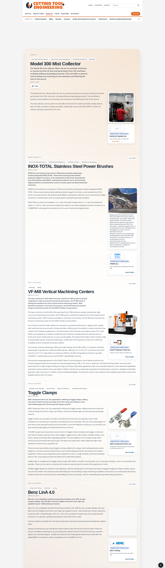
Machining (58, 19)
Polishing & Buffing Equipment (57, 162)
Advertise (98, 5)
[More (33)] (139, 19)
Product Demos (103, 19)
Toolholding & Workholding (79, 388)
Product (33, 54)
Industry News (38, 13)
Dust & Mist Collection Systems (39, 59)
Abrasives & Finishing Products (37, 162)
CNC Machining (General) (80, 59)
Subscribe (136, 13)
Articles (28, 13)
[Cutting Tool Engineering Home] (45, 5)
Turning (55, 488)
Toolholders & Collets (73, 162)
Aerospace (67, 19)
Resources (75, 13)
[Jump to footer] (160, 565)
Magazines (65, 13)
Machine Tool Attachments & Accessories (84, 19)
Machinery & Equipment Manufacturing (120, 19)
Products (49, 13)
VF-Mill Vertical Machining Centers (61, 291)
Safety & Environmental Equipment (60, 59)
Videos (57, 13)
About (90, 5)
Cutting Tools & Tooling (35, 488)
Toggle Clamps (42, 392)
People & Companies (40, 19)
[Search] (138, 5)
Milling (51, 19)
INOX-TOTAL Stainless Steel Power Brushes (70, 166)
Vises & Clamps (51, 388)
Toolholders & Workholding (89, 162)
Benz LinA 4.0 (41, 492)
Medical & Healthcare (63, 388)
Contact (107, 5)
